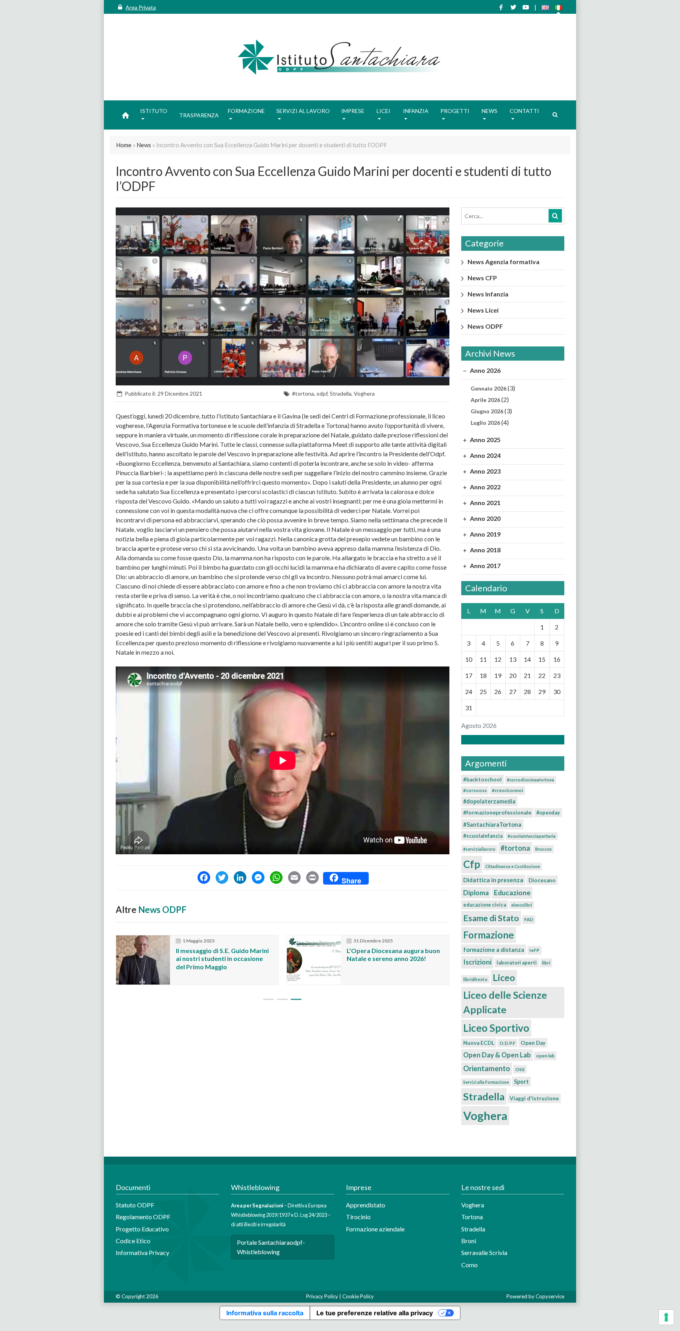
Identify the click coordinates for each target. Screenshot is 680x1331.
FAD (528, 919)
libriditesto (475, 979)
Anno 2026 (485, 370)
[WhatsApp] (276, 878)
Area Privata (141, 7)
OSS (520, 1069)
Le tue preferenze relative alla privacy (374, 1313)
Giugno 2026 (487, 411)
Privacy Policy (322, 1296)
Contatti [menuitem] (524, 110)
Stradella (340, 393)
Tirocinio (358, 1216)
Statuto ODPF (135, 1205)
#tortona (303, 393)
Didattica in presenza (493, 879)
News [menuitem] (489, 110)
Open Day (533, 1043)
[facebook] (500, 7)
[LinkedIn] (240, 878)
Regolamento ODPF (143, 1216)
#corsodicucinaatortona (530, 779)
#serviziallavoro (479, 849)
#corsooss (475, 790)
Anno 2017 (485, 565)
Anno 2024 (485, 455)
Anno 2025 (485, 439)
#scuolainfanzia (483, 836)
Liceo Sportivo (496, 1028)
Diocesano (542, 880)
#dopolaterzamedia (489, 801)
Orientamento (486, 1068)
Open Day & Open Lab (497, 1055)
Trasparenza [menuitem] (199, 115)
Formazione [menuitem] (246, 110)
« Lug (510, 739)
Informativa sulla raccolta (264, 1313)
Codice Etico (133, 1240)
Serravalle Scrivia (484, 1252)
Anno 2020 (485, 518)
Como (469, 1264)
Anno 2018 (485, 550)
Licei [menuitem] (383, 110)
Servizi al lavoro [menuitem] (303, 110)
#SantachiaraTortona (492, 824)
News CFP (482, 277)
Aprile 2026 (485, 399)
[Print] (312, 878)
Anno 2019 (485, 534)
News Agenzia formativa (504, 261)
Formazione (488, 934)
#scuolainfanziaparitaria (532, 836)
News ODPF (162, 909)
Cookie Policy (358, 1296)
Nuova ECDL (478, 1043)
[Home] (340, 57)
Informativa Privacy (142, 1252)
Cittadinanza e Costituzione (512, 866)
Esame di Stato (491, 918)
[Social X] (513, 7)
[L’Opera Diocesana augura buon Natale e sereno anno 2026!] (314, 960)
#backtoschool (482, 779)
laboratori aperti (517, 962)
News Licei (483, 310)
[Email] (294, 878)
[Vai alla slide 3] (296, 999)
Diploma (476, 893)
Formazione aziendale (375, 1229)
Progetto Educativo (142, 1229)
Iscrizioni (477, 962)
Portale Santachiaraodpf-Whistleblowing (271, 1246)
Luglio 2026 (485, 422)
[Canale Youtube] (525, 7)
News (144, 144)
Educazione (512, 893)
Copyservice (550, 1296)
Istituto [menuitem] (153, 110)
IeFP (534, 950)
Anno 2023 (485, 471)
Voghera (364, 393)
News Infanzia (488, 294)
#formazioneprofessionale (497, 812)
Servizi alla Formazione (486, 1082)
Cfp (471, 864)
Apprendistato (365, 1205)
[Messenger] (258, 878)
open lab (545, 1056)
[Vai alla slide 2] (282, 999)
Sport (521, 1081)
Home (123, 144)
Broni (468, 1240)
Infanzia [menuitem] (416, 110)
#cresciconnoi (507, 790)
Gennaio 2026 (488, 388)
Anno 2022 (485, 487)
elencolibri (521, 904)
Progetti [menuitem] (454, 110)
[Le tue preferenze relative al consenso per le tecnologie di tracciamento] (666, 1317)
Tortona (472, 1216)
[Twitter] (222, 878)
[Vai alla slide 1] (268, 999)
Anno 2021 (485, 502)
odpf (321, 393)
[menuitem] (125, 114)
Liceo (504, 977)
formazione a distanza (493, 949)
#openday (548, 812)
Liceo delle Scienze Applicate (505, 1002)
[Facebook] (204, 878)
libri (546, 963)
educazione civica (484, 905)
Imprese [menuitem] (352, 110)
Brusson (543, 849)
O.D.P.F (507, 1043)
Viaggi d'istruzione (534, 1098)
